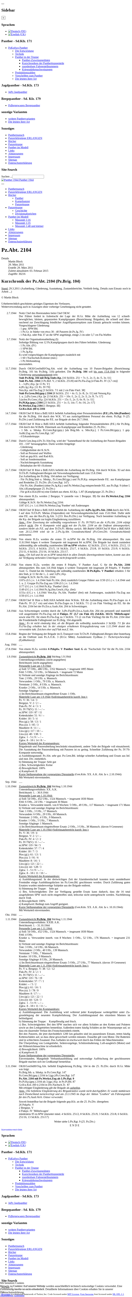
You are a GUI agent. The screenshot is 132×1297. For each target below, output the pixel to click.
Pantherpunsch (16, 135)
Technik (19, 53)
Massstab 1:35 (23, 222)
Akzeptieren (6, 1295)
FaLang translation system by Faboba (11, 1129)
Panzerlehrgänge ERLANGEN (25, 138)
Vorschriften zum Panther (29, 75)
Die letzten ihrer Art (26, 78)
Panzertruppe (15, 144)
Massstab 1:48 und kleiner (29, 226)
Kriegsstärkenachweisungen (37, 69)
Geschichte (21, 210)
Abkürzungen (15, 153)
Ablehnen (19, 1295)
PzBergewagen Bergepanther (24, 105)
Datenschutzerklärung (20, 162)
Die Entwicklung (24, 50)
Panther (19, 198)
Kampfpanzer (22, 201)
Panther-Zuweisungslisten (36, 60)
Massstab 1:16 (23, 219)
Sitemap (12, 159)
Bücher (12, 141)
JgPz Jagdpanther (17, 92)
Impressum (14, 156)
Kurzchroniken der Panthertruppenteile (43, 63)
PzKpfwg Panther (18, 47)
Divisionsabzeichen (25, 213)
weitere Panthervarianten (21, 118)
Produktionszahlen (25, 72)
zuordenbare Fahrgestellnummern (40, 66)
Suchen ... (6, 176)
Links (11, 150)
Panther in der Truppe (27, 57)
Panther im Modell (18, 147)
